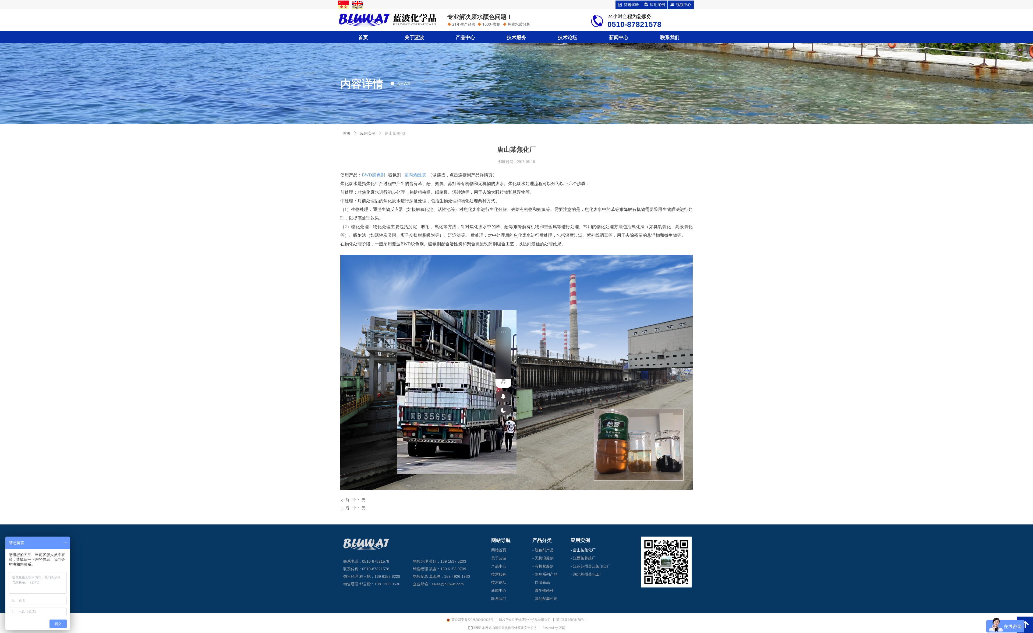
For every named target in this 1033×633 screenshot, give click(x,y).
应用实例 (367, 133)
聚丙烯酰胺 (415, 175)
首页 (347, 133)
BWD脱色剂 (373, 175)
